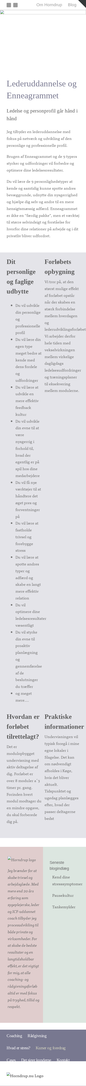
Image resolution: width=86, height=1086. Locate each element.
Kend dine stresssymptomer (66, 880)
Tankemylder (63, 906)
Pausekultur (63, 895)
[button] (76, 1060)
